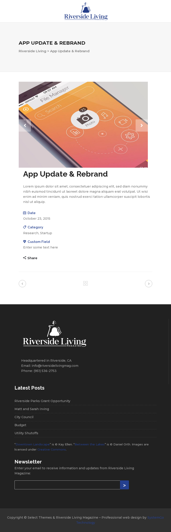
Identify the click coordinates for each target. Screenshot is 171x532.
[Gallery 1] (83, 167)
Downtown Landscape (33, 444)
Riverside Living (32, 51)
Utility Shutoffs (26, 433)
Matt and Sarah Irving (31, 409)
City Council (23, 417)
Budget (20, 425)
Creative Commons (51, 449)
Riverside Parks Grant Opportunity (42, 401)
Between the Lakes (90, 444)
